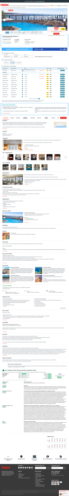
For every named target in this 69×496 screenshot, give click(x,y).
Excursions (39, 117)
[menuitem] (47, 5)
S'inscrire (48, 467)
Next (64, 20)
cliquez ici (22, 494)
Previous (4, 20)
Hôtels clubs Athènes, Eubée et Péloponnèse (15, 7)
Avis (58, 117)
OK (64, 467)
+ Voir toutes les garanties (6, 113)
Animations (18, 117)
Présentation (5, 117)
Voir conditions (42, 100)
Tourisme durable (46, 118)
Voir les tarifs (56, 33)
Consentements (38, 483)
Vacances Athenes (23, 7)
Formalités (53, 117)
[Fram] (5, 5)
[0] (65, 5)
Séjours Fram (3, 7)
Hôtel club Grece (7, 7)
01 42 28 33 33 (59, 5)
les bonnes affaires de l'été (40, 1)
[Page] (19, 468)
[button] (12, 145)
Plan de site (37, 482)
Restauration (32, 117)
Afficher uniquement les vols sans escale (42, 56)
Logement (12, 117)
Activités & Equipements (25, 118)
